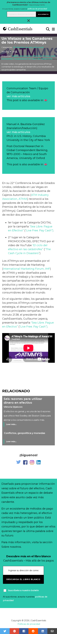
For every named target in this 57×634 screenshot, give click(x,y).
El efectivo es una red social (28, 47)
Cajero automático (22, 56)
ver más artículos (18, 96)
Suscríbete (43, 14)
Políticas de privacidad (29, 624)
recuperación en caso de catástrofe (33, 59)
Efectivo (37, 56)
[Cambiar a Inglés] (45, 100)
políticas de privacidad (37, 9)
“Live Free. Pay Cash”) (39, 230)
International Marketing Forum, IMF (26, 268)
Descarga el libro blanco (23, 579)
